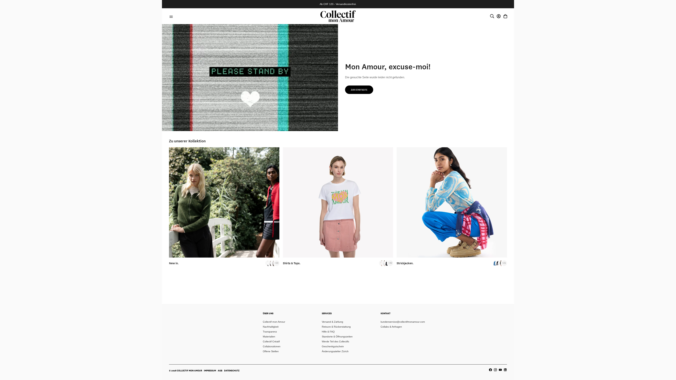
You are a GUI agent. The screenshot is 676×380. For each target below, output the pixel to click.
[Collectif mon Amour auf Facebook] (490, 370)
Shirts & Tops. (292, 263)
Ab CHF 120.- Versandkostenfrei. (338, 4)
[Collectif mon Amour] (338, 16)
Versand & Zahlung (332, 321)
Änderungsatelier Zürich (335, 351)
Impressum (210, 370)
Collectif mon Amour (274, 321)
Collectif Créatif (271, 341)
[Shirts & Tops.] (338, 202)
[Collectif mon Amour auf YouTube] (500, 370)
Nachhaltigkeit (270, 326)
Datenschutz (231, 370)
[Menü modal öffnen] (170, 16)
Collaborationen (271, 346)
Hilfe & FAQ (328, 331)
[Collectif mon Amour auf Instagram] (495, 370)
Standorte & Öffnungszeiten (337, 336)
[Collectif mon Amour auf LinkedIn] (505, 370)
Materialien (269, 336)
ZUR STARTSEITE (359, 89)
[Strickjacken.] (452, 202)
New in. (174, 263)
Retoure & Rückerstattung (336, 326)
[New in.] (224, 202)
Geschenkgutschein (333, 346)
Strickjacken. (405, 263)
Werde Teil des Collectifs (335, 341)
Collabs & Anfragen (391, 326)
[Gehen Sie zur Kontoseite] (498, 16)
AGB (220, 370)
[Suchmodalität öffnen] (492, 16)
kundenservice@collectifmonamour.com (403, 321)
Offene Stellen (271, 351)
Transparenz (270, 331)
